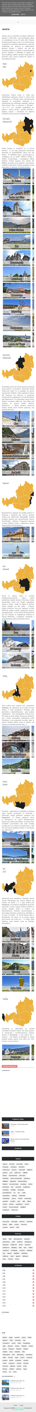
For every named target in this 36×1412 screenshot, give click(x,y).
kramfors (27, 1244)
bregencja (5, 1167)
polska (11, 1360)
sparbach (5, 1201)
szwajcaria (11, 1363)
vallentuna (25, 1256)
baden (26, 1164)
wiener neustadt (13, 1207)
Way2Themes (19, 1408)
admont (5, 1164)
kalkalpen (5, 1181)
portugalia (18, 1360)
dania (19, 1343)
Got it (23, 14)
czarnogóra (6, 1343)
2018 (18, 1282)
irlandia (25, 1349)
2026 (18, 1306)
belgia (29, 1337)
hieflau (5, 1175)
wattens (11, 1204)
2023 (18, 1297)
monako (10, 1357)
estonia (17, 1346)
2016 (18, 1276)
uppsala (18, 1256)
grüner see (18, 1172)
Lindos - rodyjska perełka (17, 1131)
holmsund (5, 1244)
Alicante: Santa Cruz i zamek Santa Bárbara (19, 1140)
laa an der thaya (14, 1184)
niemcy (22, 1357)
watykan (11, 1369)
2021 (18, 1291)
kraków (5, 1224)
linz (12, 1187)
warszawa (24, 1224)
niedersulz (21, 1190)
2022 (18, 1294)
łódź (17, 1227)
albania (5, 1337)
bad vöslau (20, 1164)
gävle (13, 1242)
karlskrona (14, 1244)
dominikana (26, 1343)
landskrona (6, 1247)
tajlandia (12, 1366)
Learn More (15, 14)
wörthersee (6, 1210)
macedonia (29, 1354)
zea (10, 1372)
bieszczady (6, 1221)
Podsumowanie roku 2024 (17, 1388)
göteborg (19, 1242)
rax (14, 1192)
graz (11, 1172)
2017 (18, 1279)
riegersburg (6, 1195)
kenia (11, 1351)
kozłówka (29, 1221)
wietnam (18, 1369)
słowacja (25, 1363)
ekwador (10, 1346)
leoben (30, 1184)
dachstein (21, 1167)
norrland (22, 1250)
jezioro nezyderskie (16, 1178)
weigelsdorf (19, 1204)
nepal (16, 1357)
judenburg (27, 1178)
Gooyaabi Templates (18, 1409)
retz (19, 1192)
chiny (11, 1340)
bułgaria (5, 1340)
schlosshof (22, 1195)
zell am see (15, 1210)
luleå (20, 1247)
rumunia (25, 1360)
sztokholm (24, 1253)
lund (25, 1247)
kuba (23, 1351)
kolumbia (17, 1351)
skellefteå (16, 1253)
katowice (22, 1221)
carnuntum (14, 1167)
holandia (18, 1349)
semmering (27, 1198)
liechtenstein (6, 1354)
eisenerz (14, 1169)
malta (4, 1357)
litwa (13, 1354)
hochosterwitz (13, 1175)
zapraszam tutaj (8, 107)
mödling (13, 1190)
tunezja (19, 1366)
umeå (12, 1256)
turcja (24, 1366)
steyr (18, 1201)
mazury (16, 1224)
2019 (18, 1285)
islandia (5, 1351)
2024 (18, 1300)
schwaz (14, 1198)
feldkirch (29, 1169)
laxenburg (23, 1184)
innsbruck (5, 1178)
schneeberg (6, 1198)
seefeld (20, 1198)
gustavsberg (6, 1242)
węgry (25, 1369)
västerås (10, 1259)
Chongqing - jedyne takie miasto (19, 1124)
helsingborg (28, 1242)
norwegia (29, 1357)
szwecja (19, 1363)
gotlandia (27, 1239)
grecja (4, 1349)
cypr (24, 1340)
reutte (23, 1192)
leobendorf (6, 1187)
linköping (14, 1247)
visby (4, 1259)
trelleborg (5, 1256)
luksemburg (20, 1354)
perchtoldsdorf (7, 1192)
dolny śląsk (14, 1221)
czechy (13, 1343)
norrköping (14, 1250)
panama (5, 1360)
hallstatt (25, 1172)
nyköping (29, 1250)
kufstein (5, 1184)
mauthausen (26, 1187)
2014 (18, 1270)
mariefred (5, 1250)
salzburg (14, 1195)
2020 (18, 1288)
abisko (4, 1239)
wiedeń (5, 1207)
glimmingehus (18, 1239)
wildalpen (23, 1207)
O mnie (21, 1405)
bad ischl (11, 1164)
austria (24, 1337)
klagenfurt (13, 1181)
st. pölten (12, 1201)
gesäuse (5, 1172)
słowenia (5, 1366)
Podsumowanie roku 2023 (17, 1395)
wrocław (5, 1227)
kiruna (21, 1244)
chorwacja (18, 1340)
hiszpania (11, 1349)
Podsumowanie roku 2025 (17, 1380)
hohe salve (22, 1175)
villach (29, 1201)
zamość (12, 1227)
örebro (17, 1259)
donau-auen (6, 1169)
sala (4, 1253)
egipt (4, 1346)
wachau (5, 1204)
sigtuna (9, 1253)
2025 (18, 1303)
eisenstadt (22, 1169)
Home (15, 1405)
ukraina (5, 1369)
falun (10, 1239)
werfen (27, 1204)
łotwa (14, 1372)
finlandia (24, 1346)
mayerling (5, 1190)
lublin (10, 1224)
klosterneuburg (22, 1181)
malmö (30, 1247)
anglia (10, 1337)
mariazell (18, 1187)
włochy (5, 1372)
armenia (17, 1337)
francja (31, 1346)
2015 (18, 1273)
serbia (4, 1363)
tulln (24, 1201)
